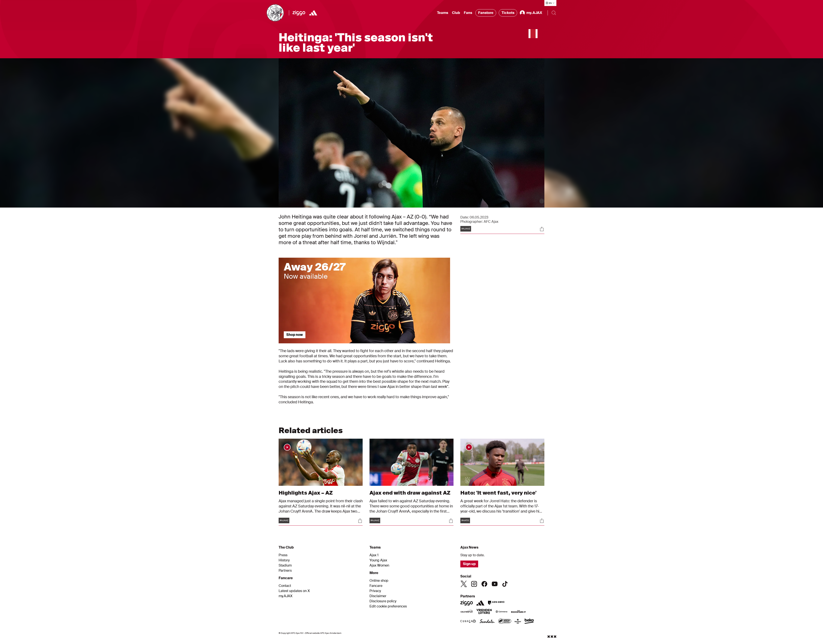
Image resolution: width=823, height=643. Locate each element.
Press (283, 555)
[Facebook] (484, 583)
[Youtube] (494, 583)
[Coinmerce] (501, 612)
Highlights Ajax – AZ (306, 492)
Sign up (469, 564)
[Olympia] (466, 612)
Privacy (375, 591)
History (284, 560)
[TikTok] (505, 583)
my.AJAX (286, 596)
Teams (442, 12)
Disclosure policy (382, 601)
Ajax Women (379, 565)
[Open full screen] (541, 201)
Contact (285, 586)
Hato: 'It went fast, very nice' (498, 492)
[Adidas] (313, 12)
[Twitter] (463, 583)
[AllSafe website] (504, 622)
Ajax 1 (373, 555)
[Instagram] (474, 583)
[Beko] (529, 622)
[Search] (553, 12)
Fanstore (485, 12)
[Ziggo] (299, 12)
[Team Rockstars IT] (518, 612)
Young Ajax (378, 560)
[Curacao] (468, 621)
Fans (468, 12)
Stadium (285, 565)
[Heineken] (518, 622)
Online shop (378, 581)
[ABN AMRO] (496, 603)
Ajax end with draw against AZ (410, 492)
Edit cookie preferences (388, 606)
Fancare (375, 586)
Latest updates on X (294, 591)
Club (456, 12)
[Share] (541, 229)
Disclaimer (377, 596)
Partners (285, 570)
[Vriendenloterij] (484, 612)
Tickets (508, 12)
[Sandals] (487, 621)
